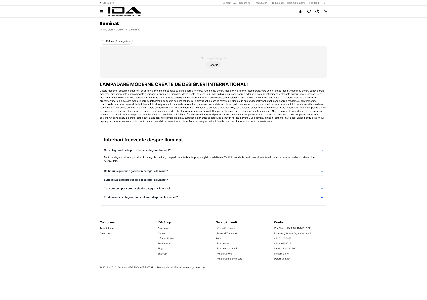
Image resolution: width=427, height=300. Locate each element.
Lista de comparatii (226, 248)
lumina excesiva (161, 111)
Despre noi (245, 2)
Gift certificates (166, 238)
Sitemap (162, 253)
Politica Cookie (224, 253)
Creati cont (106, 233)
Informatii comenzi (226, 228)
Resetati (213, 64)
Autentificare (107, 228)
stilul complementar (147, 114)
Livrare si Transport (226, 233)
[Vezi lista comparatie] (300, 11)
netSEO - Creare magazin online (187, 267)
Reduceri (314, 2)
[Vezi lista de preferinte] (309, 11)
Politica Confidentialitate (229, 258)
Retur (219, 238)
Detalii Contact (282, 258)
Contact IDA (229, 2)
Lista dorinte (222, 243)
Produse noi (277, 2)
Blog (160, 248)
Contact (162, 233)
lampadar (278, 97)
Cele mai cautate (296, 2)
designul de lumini (208, 121)
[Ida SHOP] (125, 11)
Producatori (260, 2)
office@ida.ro (281, 253)
